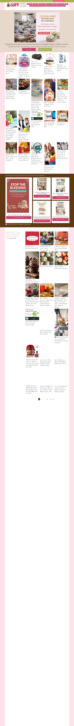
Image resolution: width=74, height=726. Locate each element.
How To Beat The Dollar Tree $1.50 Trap (60, 194)
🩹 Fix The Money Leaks (19, 217)
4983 (47, 399)
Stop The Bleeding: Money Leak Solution (19, 215)
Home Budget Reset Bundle (60, 217)
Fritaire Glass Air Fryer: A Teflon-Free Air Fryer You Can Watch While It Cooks (32, 363)
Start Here (29, 49)
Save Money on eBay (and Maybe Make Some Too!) (60, 361)
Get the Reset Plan (58, 1)
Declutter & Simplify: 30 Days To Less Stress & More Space (42, 217)
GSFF (16, 4)
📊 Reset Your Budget (60, 219)
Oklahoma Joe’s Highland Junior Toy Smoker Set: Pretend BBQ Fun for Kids (32, 389)
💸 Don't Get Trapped (60, 197)
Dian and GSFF (12, 238)
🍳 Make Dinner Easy (41, 196)
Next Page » (52, 399)
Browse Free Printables (45, 49)
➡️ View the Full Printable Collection (18, 224)
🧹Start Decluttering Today (42, 220)
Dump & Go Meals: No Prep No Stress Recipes (41, 193)
